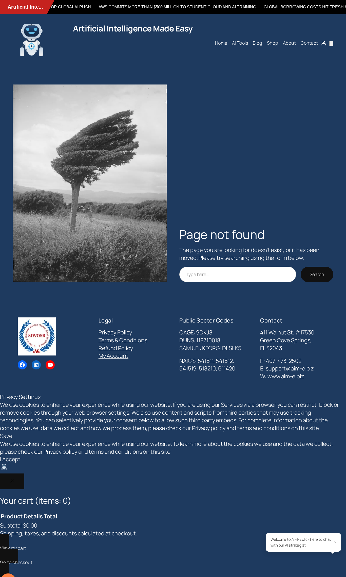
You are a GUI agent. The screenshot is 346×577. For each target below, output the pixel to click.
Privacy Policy (115, 332)
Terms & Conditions (123, 340)
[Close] (12, 481)
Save (6, 436)
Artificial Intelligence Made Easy (133, 28)
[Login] (323, 43)
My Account (113, 356)
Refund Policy (116, 348)
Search (317, 274)
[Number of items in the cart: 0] (331, 43)
